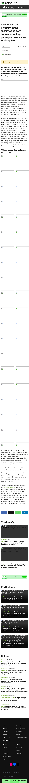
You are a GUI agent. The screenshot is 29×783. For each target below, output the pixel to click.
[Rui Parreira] (3, 54)
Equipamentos (4, 668)
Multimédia (5, 50)
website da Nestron (9, 487)
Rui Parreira (8, 54)
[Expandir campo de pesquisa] (18, 7)
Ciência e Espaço (23, 11)
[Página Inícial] (7, 7)
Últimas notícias (5, 11)
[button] (4, 512)
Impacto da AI (13, 11)
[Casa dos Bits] (6, 47)
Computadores (4, 677)
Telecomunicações (5, 704)
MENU (15, 2)
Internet (3, 659)
